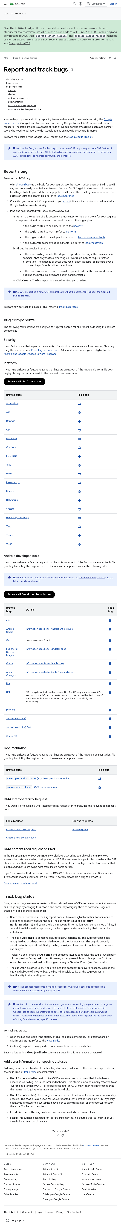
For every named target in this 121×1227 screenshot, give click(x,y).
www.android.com (91, 1179)
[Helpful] (110, 58)
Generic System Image (17, 517)
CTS (8, 429)
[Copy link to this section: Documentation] (29, 748)
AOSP (6, 58)
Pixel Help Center (90, 1174)
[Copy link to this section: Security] (19, 340)
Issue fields (53, 1040)
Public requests (80, 829)
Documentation (15, 13)
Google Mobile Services (93, 1184)
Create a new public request (21, 829)
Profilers (10, 709)
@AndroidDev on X (52, 1174)
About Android (11, 1212)
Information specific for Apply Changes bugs (49, 672)
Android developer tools (91, 237)
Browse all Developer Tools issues (29, 594)
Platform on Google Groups (56, 1189)
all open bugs (23, 184)
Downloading (10, 1179)
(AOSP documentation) (32, 787)
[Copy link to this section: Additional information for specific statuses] (70, 1062)
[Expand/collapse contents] (22, 79)
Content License (91, 1145)
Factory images (11, 1189)
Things (9, 535)
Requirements (11, 1174)
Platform (71, 231)
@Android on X (50, 1169)
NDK (8, 692)
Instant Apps (13, 482)
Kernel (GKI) (12, 456)
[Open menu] (5, 4)
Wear (9, 543)
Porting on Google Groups (56, 1199)
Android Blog (49, 1179)
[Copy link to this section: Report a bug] (31, 172)
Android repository (13, 1169)
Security (78, 226)
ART (8, 412)
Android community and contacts (53, 155)
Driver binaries (11, 1194)
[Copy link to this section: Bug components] (38, 320)
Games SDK (12, 736)
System (10, 508)
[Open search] (74, 4)
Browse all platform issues (24, 381)
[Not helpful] (114, 58)
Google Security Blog (53, 1184)
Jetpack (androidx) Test (18, 727)
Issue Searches (65, 196)
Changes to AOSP (19, 43)
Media (9, 473)
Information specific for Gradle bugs (45, 663)
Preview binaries (12, 1184)
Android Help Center (92, 1169)
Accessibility (12, 403)
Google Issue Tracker (80, 137)
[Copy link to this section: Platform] (20, 363)
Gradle (9, 663)
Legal (39, 1212)
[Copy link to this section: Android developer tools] (42, 556)
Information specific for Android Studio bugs (49, 628)
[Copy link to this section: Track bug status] (37, 897)
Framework (11, 438)
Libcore (10, 491)
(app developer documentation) (38, 778)
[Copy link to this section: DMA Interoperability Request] (50, 799)
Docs (15, 58)
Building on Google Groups (56, 1194)
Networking (12, 500)
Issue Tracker (88, 1194)
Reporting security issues (45, 350)
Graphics (11, 447)
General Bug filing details (92, 577)
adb (8, 620)
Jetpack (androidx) (16, 718)
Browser (10, 421)
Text (8, 526)
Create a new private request (21, 837)
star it (66, 201)
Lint (8, 683)
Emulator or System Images (12, 652)
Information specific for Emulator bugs (46, 649)
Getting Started (29, 58)
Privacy (60, 1212)
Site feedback (74, 1212)
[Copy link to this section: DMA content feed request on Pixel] (58, 849)
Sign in (113, 3)
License (49, 1212)
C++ (8, 640)
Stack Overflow (89, 1189)
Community (28, 1212)
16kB (8, 464)
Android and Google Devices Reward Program (30, 354)
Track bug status (68, 307)
